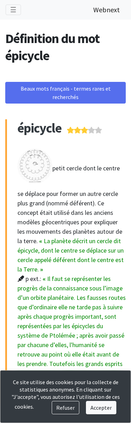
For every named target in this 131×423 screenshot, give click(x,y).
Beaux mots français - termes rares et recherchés (66, 92)
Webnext (106, 9)
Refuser (65, 407)
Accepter (101, 407)
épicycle (39, 128)
